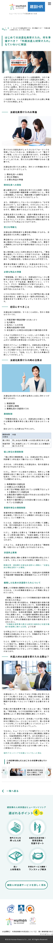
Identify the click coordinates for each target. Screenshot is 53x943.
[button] (5, 772)
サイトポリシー (46, 934)
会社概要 (5, 931)
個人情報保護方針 (45, 931)
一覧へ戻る (13, 790)
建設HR (6, 29)
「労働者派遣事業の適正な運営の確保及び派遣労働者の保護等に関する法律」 (27, 625)
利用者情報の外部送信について (23, 931)
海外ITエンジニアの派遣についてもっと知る (23, 753)
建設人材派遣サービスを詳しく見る (26, 885)
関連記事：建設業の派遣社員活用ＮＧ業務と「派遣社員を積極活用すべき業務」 (26, 566)
